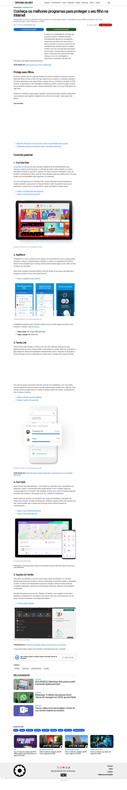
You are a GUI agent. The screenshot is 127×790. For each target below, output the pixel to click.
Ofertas (97, 3)
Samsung (37, 730)
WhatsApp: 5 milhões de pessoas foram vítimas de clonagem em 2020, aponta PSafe (55, 696)
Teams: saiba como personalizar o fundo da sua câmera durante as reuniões (55, 709)
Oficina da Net (18, 7)
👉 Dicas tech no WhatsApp (61, 29)
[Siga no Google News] (66, 767)
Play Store (52, 491)
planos (36, 327)
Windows (53, 730)
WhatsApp (38, 679)
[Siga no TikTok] (69, 767)
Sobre (111, 769)
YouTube (18, 167)
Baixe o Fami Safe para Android (28, 511)
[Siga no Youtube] (63, 767)
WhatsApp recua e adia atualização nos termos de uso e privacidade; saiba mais (43, 474)
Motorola (29, 730)
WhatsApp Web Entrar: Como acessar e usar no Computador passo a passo (42, 143)
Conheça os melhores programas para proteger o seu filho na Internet (61, 13)
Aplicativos (25, 668)
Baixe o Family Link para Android (29, 397)
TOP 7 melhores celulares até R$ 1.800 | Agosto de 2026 (76, 753)
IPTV (15, 749)
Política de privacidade (105, 774)
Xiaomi (60, 730)
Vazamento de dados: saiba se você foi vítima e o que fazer (46, 645)
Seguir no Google (93, 25)
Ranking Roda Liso (79, 730)
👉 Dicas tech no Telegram (28, 29)
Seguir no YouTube (106, 25)
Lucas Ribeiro (20, 25)
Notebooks (70, 3)
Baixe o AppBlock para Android (28, 279)
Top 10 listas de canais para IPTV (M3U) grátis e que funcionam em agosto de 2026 (25, 753)
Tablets (78, 3)
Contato (110, 772)
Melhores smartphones (46, 749)
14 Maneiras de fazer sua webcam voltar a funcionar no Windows (38, 146)
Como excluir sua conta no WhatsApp (38, 65)
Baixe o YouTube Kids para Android (30, 191)
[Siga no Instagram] (61, 767)
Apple (15, 730)
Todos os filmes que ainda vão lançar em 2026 (100, 753)
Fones (64, 3)
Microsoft (38, 705)
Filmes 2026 (68, 730)
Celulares (47, 3)
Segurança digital (28, 7)
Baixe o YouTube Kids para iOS (28, 194)
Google (62, 86)
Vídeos (92, 3)
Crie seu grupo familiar (25, 603)
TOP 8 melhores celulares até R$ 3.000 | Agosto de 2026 (50, 753)
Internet (17, 668)
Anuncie (110, 766)
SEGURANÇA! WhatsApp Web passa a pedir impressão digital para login (55, 682)
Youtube (46, 668)
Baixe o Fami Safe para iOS (27, 514)
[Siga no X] (58, 767)
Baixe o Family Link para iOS (27, 400)
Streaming (85, 3)
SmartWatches (56, 3)
